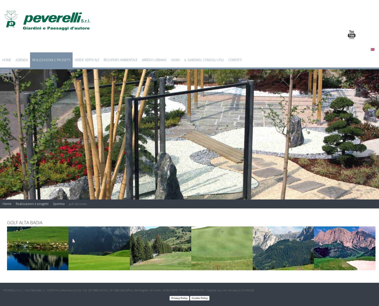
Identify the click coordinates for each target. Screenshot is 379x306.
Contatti (235, 60)
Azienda (22, 60)
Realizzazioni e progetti (51, 60)
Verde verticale (87, 60)
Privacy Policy (179, 298)
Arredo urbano (154, 60)
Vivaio (175, 60)
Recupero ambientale (121, 60)
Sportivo (59, 204)
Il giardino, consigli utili (204, 60)
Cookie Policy (200, 298)
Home (6, 60)
